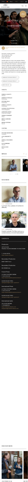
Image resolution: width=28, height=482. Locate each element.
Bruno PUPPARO (6, 122)
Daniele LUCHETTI (6, 94)
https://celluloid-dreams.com (9, 306)
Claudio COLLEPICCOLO (8, 108)
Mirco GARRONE (6, 119)
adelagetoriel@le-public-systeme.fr (10, 282)
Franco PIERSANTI (7, 115)
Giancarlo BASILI (6, 112)
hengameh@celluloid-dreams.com (10, 308)
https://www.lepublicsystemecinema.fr (11, 277)
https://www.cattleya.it (7, 255)
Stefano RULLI (6, 101)
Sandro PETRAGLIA (7, 97)
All (23, 153)
